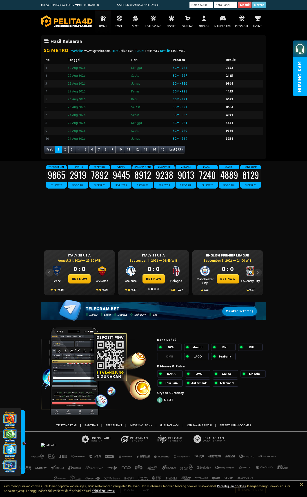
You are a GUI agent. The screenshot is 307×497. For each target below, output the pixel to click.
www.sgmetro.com (97, 51)
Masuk (245, 5)
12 (137, 149)
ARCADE (203, 26)
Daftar (259, 5)
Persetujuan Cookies (231, 486)
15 (163, 149)
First (50, 149)
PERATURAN (114, 425)
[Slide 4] (158, 289)
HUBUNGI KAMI (169, 425)
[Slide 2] (152, 289)
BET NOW (79, 279)
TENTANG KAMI (66, 425)
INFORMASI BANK (141, 425)
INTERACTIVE (222, 26)
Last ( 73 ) (176, 149)
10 (120, 149)
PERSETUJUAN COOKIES (235, 425)
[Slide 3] (155, 289)
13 (145, 149)
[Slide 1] (149, 289)
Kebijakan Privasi (103, 491)
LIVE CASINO (153, 26)
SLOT (135, 26)
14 (154, 149)
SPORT (171, 26)
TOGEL (119, 26)
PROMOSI (241, 26)
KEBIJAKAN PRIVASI (199, 425)
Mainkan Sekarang (239, 311)
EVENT (257, 26)
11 (128, 149)
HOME (103, 26)
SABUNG (187, 26)
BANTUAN (91, 425)
